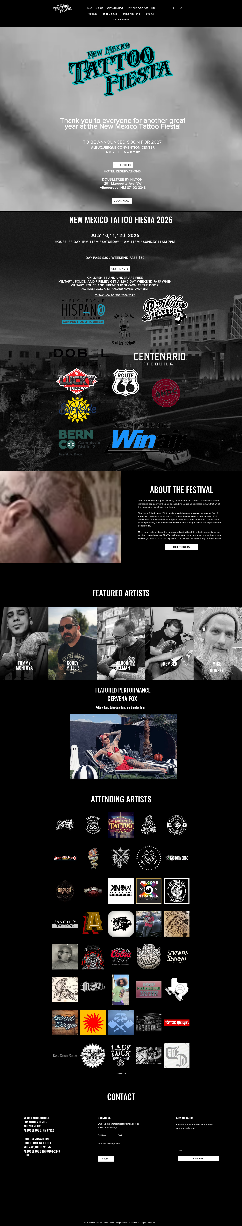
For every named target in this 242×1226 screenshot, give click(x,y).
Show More (121, 1073)
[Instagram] (181, 8)
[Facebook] (173, 8)
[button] (65, 825)
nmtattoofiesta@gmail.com (122, 1124)
